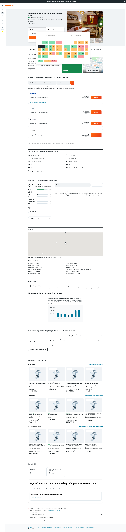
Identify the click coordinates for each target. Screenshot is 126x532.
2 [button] (46, 43)
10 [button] (50, 46)
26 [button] (57, 53)
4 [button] (53, 43)
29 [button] (43, 57)
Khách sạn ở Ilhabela (36, 497)
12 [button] (57, 46)
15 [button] (43, 50)
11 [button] (53, 46)
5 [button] (65, 46)
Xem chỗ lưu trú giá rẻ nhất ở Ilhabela (94, 395)
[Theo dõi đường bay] (2, 23)
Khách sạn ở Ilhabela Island (79, 527)
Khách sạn (38, 527)
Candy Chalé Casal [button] (52, 414)
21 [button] (39, 53)
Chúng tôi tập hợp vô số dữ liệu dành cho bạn (41, 517)
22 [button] (43, 53)
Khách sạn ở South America (47, 527)
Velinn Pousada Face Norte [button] (91, 383)
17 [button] (50, 50)
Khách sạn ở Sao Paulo (67, 527)
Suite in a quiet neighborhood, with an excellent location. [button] (74, 415)
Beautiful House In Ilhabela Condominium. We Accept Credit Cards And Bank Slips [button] (74, 383)
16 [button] (46, 50)
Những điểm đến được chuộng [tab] (53, 488)
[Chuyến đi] (2, 27)
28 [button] (39, 57)
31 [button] (82, 57)
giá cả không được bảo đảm (54, 510)
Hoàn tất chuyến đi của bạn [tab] (37, 488)
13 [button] (60, 46)
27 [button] (60, 53)
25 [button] (53, 53)
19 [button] (57, 50)
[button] (124, 1)
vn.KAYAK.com (31, 527)
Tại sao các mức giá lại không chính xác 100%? (42, 520)
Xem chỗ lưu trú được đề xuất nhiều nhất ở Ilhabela (90, 426)
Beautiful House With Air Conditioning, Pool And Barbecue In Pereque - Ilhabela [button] (37, 383)
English (74, 1)
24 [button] (50, 53)
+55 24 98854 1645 (33, 23)
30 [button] (46, 57)
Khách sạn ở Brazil (57, 527)
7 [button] (39, 46)
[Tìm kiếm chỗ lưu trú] (2, 13)
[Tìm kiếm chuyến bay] (2, 9)
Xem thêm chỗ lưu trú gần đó (96, 364)
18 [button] (53, 50)
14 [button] (39, 50)
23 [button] (46, 53)
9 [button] (46, 46)
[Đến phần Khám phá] (2, 20)
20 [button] (60, 50)
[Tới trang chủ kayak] (9, 5)
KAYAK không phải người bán (37, 514)
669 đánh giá (40, 17)
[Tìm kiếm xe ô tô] (2, 16)
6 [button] (60, 43)
